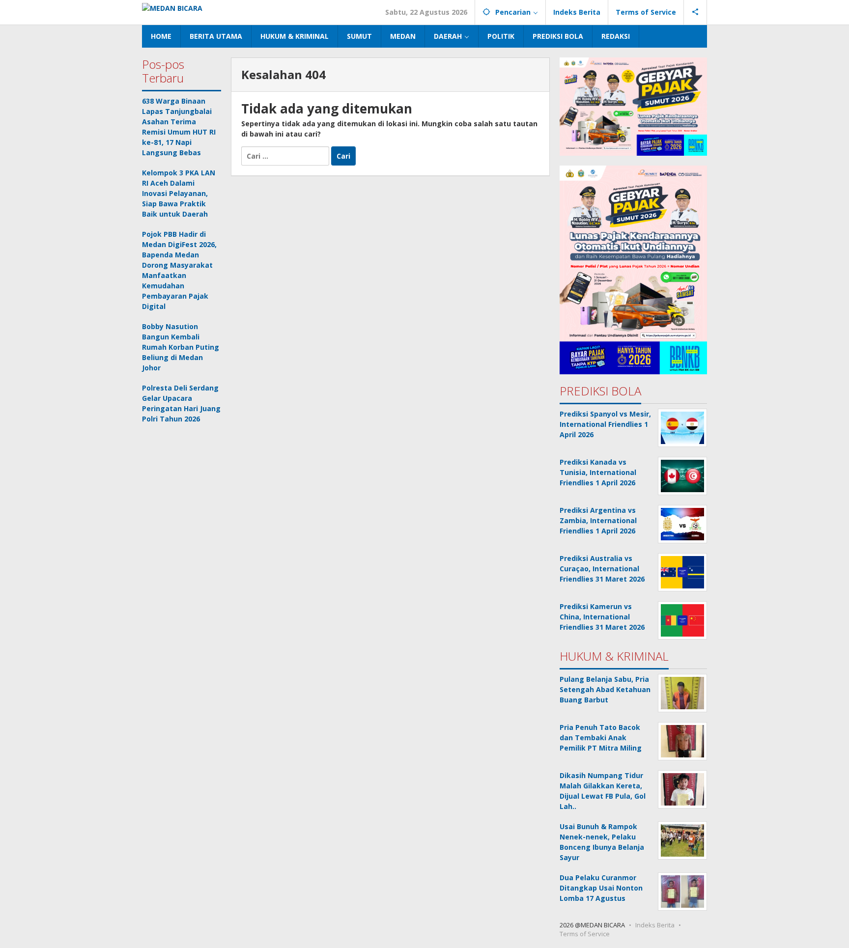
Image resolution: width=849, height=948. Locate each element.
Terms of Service (585, 933)
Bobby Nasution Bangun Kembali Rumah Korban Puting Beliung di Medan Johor (180, 347)
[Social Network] (695, 12)
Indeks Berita (655, 924)
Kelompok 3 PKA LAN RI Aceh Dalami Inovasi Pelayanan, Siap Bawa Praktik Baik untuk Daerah (178, 193)
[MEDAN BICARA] (172, 7)
